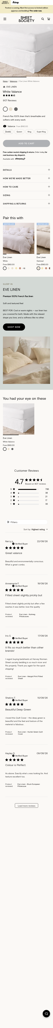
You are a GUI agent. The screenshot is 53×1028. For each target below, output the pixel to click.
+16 (24, 268)
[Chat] (46, 1014)
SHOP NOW (14, 327)
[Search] (42, 18)
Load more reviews (26, 805)
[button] (26, 170)
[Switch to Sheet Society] (5, 2)
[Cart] (48, 18)
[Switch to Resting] (15, 2)
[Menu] (5, 19)
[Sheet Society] (26, 19)
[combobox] (36, 529)
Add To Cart (26, 143)
